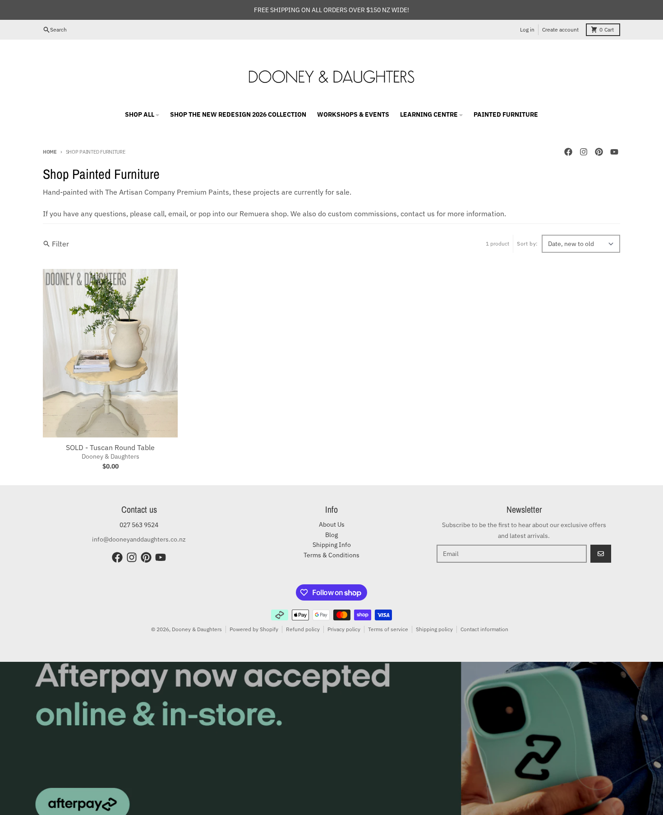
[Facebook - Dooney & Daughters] (568, 152)
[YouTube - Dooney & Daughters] (614, 152)
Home (50, 152)
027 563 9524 (139, 525)
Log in (527, 29)
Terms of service (388, 629)
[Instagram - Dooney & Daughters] (583, 152)
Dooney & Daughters (197, 629)
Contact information (484, 629)
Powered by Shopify (254, 629)
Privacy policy (343, 629)
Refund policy (303, 629)
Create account (560, 29)
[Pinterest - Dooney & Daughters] (599, 152)
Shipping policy (434, 629)
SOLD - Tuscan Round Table (110, 447)
